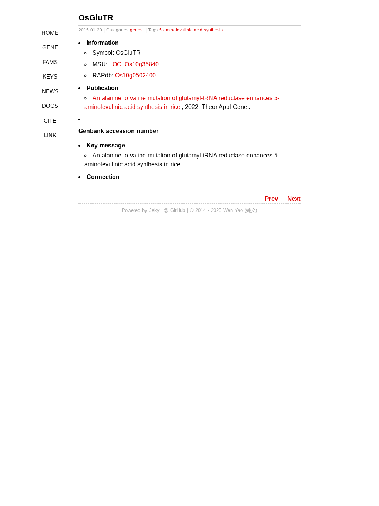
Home (49, 33)
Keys (50, 76)
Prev (271, 198)
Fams (50, 62)
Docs (50, 106)
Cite (50, 120)
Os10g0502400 (135, 75)
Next (294, 198)
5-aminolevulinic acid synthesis (191, 30)
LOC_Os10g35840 (134, 64)
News (50, 91)
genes (136, 30)
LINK (50, 135)
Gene (50, 47)
